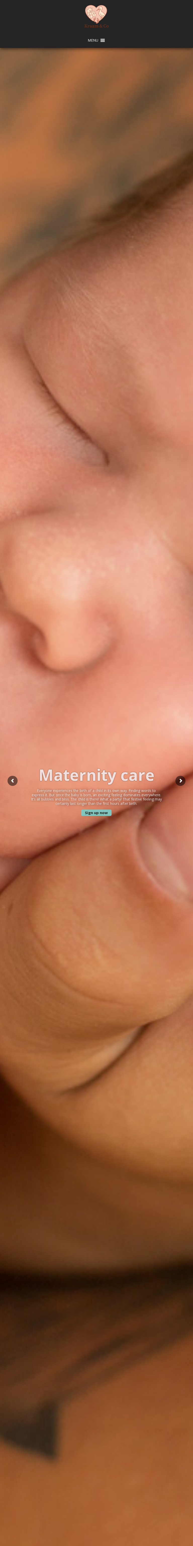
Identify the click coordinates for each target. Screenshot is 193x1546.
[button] (93, 40)
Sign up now (96, 812)
